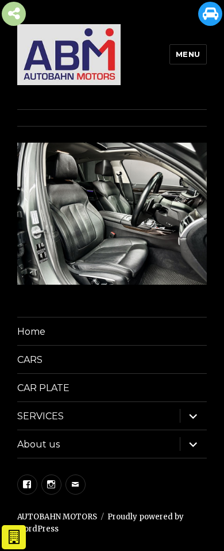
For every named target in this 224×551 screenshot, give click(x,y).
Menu (188, 54)
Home (31, 331)
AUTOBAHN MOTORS (57, 517)
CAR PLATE (43, 387)
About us (38, 444)
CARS (30, 359)
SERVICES (40, 416)
